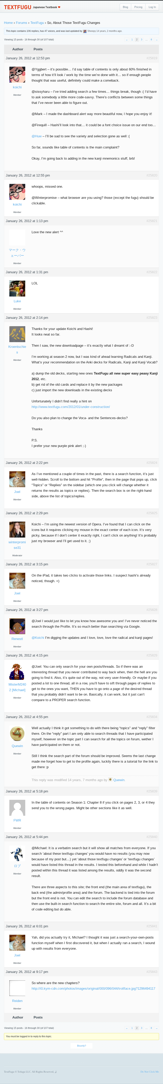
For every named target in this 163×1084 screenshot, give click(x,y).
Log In (152, 7)
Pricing (138, 7)
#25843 (152, 972)
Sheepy (91, 31)
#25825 (152, 513)
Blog (125, 7)
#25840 (152, 837)
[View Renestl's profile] (17, 619)
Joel (17, 492)
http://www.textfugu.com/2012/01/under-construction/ (71, 407)
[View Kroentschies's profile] (17, 326)
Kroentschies (17, 349)
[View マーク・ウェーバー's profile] (17, 230)
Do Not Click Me (150, 1071)
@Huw (37, 136)
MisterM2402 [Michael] (17, 687)
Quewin (17, 746)
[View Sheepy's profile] (85, 31)
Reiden (17, 1001)
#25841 (152, 926)
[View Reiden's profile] (17, 981)
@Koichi (38, 638)
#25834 (152, 717)
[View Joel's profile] (17, 471)
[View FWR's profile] (17, 800)
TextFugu (37, 23)
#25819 (152, 58)
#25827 (152, 564)
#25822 (152, 272)
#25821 (152, 221)
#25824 (152, 463)
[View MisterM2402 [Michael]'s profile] (17, 664)
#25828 (152, 610)
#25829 (152, 655)
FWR (17, 820)
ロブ (17, 866)
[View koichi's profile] (17, 67)
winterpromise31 (17, 545)
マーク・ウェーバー (17, 253)
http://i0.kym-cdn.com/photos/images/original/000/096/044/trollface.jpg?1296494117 (93, 988)
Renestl (17, 639)
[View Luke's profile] (17, 281)
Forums (21, 23)
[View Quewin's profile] (17, 726)
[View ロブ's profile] (17, 846)
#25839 (152, 791)
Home (8, 23)
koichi (17, 87)
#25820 (152, 175)
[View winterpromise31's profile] (17, 522)
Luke (17, 301)
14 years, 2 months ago (109, 31)
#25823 (152, 318)
